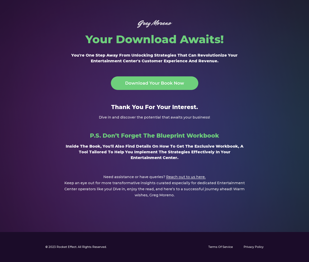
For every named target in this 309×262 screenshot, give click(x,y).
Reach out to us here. (186, 177)
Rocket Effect (67, 247)
